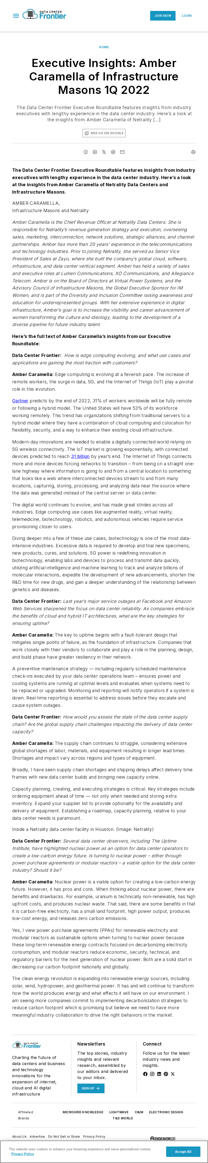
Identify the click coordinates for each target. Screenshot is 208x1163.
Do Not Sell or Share (64, 1136)
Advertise (37, 1136)
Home (104, 47)
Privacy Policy (94, 1136)
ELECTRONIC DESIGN (166, 1112)
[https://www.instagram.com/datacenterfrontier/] (152, 1073)
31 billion (80, 456)
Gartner (20, 400)
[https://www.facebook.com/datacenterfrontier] (145, 1073)
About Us (19, 1136)
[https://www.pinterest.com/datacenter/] (165, 1073)
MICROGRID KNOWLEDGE (83, 1112)
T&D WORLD (123, 1118)
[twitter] (104, 152)
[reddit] (113, 152)
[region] (104, 1151)
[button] (16, 16)
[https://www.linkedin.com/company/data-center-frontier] (159, 1073)
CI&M (139, 1112)
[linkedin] (94, 152)
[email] (122, 152)
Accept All (183, 1152)
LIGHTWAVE (119, 1112)
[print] (193, 152)
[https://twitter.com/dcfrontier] (172, 1073)
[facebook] (85, 152)
